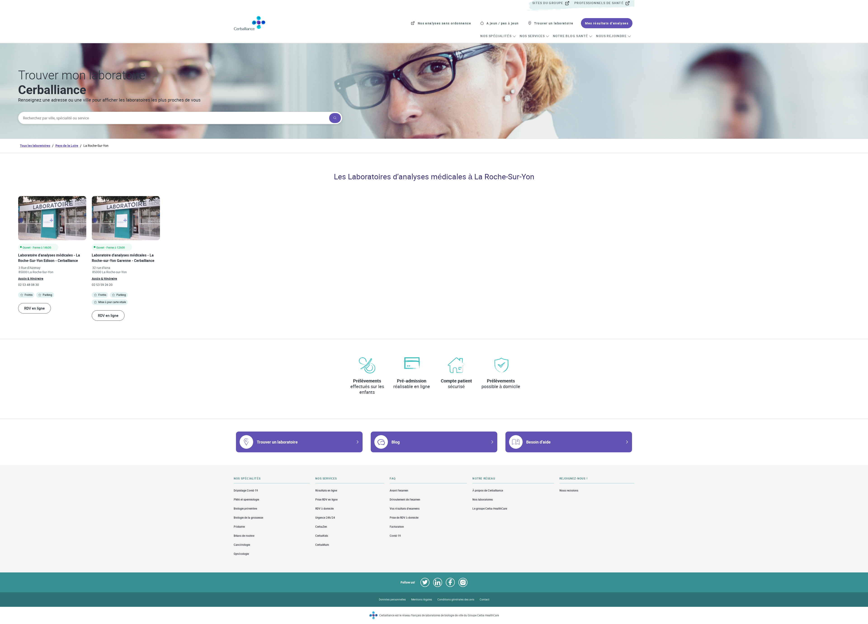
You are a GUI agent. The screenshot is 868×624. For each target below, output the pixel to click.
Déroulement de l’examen (405, 499)
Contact (484, 599)
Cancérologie (242, 544)
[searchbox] (173, 118)
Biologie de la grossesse (248, 517)
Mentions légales (421, 599)
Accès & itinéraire (30, 278)
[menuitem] (553, 3)
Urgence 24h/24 (325, 517)
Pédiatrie (239, 526)
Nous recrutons (568, 490)
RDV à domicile (324, 508)
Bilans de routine (244, 535)
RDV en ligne (34, 308)
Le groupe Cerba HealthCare (489, 508)
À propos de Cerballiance (487, 490)
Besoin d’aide (538, 442)
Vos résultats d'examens (405, 508)
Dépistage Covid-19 (246, 490)
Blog (396, 442)
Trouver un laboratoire (277, 442)
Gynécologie (241, 553)
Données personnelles (392, 599)
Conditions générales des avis (455, 599)
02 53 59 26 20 (102, 284)
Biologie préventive (245, 508)
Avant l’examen (399, 490)
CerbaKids (321, 535)
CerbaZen (321, 526)
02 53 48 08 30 (28, 284)
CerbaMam (322, 544)
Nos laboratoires (482, 499)
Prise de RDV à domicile (404, 517)
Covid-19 (395, 535)
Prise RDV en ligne (326, 499)
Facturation (397, 526)
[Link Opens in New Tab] (424, 582)
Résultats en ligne (326, 490)
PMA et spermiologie (246, 499)
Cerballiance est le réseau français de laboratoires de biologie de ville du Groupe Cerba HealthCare (439, 615)
